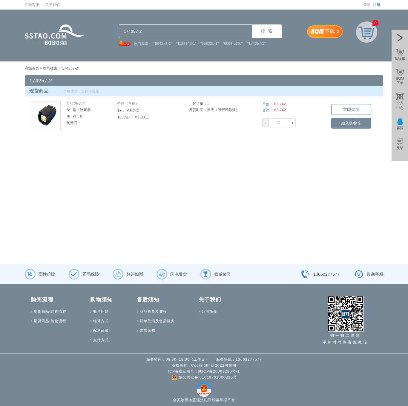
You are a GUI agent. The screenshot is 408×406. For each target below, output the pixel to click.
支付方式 (101, 340)
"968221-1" (209, 43)
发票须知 (147, 330)
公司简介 (209, 311)
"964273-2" (163, 43)
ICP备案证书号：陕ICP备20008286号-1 (204, 371)
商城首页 (32, 68)
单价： (267, 104)
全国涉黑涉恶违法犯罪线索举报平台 (204, 400)
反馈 (400, 148)
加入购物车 (351, 123)
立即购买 (351, 109)
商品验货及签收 (153, 311)
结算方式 (101, 321)
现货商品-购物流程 (50, 311)
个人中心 (400, 105)
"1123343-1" (186, 43)
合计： (267, 110)
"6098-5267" (233, 43)
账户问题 (101, 311)
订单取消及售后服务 (157, 321)
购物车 (400, 59)
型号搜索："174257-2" (61, 68)
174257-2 (76, 103)
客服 (400, 128)
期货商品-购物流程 (50, 321)
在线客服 (32, 5)
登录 (366, 5)
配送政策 (101, 330)
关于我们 (52, 5)
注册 (376, 5)
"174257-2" (256, 43)
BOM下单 (400, 80)
